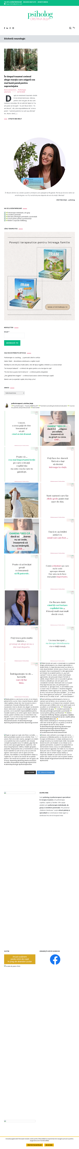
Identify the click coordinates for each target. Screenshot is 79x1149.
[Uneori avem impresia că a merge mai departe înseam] (57, 464)
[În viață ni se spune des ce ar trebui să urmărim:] (21, 679)
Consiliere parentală (14, 215)
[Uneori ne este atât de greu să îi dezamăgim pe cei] (57, 428)
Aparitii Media (43, 2)
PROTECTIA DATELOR (35, 1145)
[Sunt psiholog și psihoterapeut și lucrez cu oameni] (57, 715)
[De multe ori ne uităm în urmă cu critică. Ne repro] (57, 536)
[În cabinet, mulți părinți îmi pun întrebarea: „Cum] (21, 464)
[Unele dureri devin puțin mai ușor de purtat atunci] (21, 500)
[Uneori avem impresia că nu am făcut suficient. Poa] (57, 572)
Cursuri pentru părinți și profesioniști (19, 219)
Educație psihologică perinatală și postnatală (22, 217)
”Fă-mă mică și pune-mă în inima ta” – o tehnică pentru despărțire (26, 372)
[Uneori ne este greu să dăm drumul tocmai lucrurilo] (21, 428)
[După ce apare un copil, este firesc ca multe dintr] (21, 751)
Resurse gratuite (29, 2)
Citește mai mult (15, 119)
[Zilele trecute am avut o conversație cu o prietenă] (57, 679)
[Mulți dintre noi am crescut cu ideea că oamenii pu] (21, 572)
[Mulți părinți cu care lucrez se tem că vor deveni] (21, 715)
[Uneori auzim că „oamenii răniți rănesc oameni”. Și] (21, 643)
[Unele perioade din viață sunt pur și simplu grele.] (57, 500)
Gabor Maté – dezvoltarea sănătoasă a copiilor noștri (22, 361)
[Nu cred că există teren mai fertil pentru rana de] (21, 607)
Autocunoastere (10, 90)
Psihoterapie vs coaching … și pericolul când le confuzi (22, 357)
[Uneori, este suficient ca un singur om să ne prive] (57, 751)
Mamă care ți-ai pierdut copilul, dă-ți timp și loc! (20, 379)
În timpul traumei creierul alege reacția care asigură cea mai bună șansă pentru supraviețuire (19, 81)
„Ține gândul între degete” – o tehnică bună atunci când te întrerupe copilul (29, 376)
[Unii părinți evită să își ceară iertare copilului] (57, 607)
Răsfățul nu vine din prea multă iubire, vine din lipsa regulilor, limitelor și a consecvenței (33, 365)
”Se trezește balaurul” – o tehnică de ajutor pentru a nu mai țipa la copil (27, 368)
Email (6, 332)
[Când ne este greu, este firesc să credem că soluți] (57, 643)
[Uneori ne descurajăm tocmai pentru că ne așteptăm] (21, 536)
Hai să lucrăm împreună (13, 2)
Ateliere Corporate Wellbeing (17, 220)
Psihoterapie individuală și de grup (19, 213)
